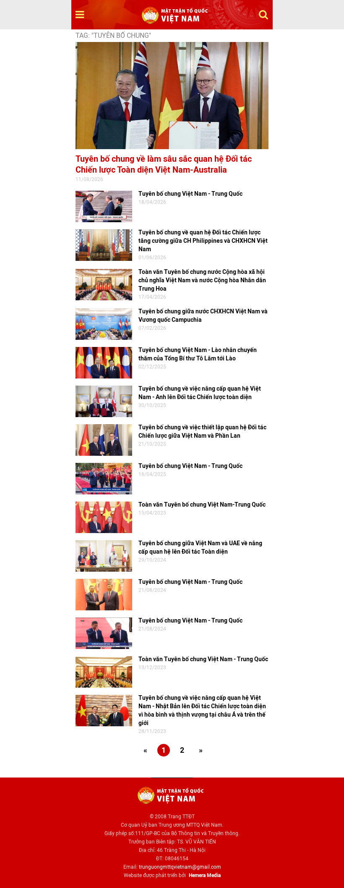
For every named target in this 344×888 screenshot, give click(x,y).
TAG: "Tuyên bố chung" (113, 35)
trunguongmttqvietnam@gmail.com (180, 867)
